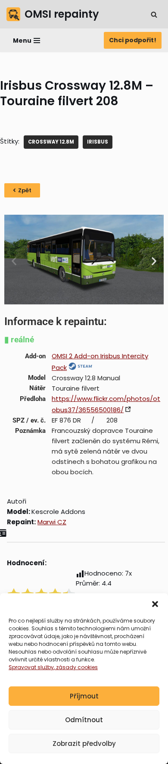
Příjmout (84, 696)
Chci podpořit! (132, 40)
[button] (155, 604)
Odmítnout (84, 719)
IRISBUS (97, 141)
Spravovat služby (31, 667)
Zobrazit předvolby (84, 743)
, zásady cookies (76, 667)
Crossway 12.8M (51, 141)
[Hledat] (154, 14)
